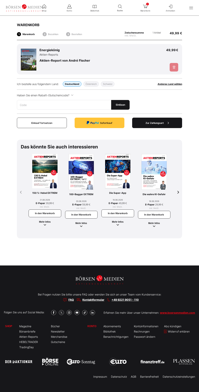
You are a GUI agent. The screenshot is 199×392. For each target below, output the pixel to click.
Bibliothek (109, 331)
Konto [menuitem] (69, 10)
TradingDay (26, 347)
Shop (8, 326)
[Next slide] (178, 192)
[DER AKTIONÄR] (19, 361)
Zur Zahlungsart (155, 122)
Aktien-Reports (28, 336)
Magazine (25, 326)
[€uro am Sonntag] (81, 362)
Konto (91, 326)
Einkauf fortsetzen (41, 122)
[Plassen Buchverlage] (184, 361)
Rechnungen (142, 331)
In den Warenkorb (45, 213)
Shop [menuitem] (44, 10)
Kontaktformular (93, 299)
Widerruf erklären (178, 331)
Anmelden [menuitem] (170, 10)
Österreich (91, 84)
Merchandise (59, 336)
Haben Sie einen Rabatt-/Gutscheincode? (43, 95)
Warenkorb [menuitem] (145, 7)
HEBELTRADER (28, 342)
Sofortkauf (106, 122)
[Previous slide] (21, 192)
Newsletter (58, 331)
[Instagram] (69, 312)
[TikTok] (84, 312)
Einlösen (120, 104)
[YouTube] (76, 312)
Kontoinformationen (146, 326)
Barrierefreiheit (149, 376)
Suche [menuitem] (120, 10)
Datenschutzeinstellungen (179, 376)
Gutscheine (58, 342)
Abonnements (112, 326)
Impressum (100, 376)
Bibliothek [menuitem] (94, 10)
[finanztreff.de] (152, 361)
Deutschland (72, 84)
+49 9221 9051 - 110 (125, 299)
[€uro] (118, 362)
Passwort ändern (144, 336)
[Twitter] (61, 312)
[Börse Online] (50, 362)
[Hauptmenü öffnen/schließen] (191, 8)
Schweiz (107, 84)
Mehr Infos (45, 222)
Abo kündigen (172, 326)
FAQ (71, 299)
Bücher (55, 326)
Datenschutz (119, 376)
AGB (133, 376)
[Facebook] (53, 312)
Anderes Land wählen (170, 84)
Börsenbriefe (27, 331)
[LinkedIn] (92, 312)
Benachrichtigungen (115, 336)
